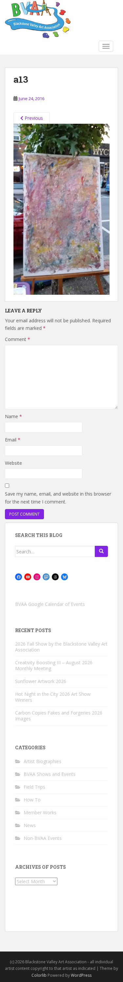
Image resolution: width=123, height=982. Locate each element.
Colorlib (39, 975)
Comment (17, 339)
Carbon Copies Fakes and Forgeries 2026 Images (58, 716)
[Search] (101, 551)
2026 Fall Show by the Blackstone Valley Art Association (61, 647)
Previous (33, 118)
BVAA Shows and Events (49, 774)
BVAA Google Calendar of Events (50, 604)
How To (32, 800)
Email (12, 440)
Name (13, 416)
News (30, 825)
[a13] (61, 209)
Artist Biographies (42, 761)
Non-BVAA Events (43, 838)
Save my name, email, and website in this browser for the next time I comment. (58, 498)
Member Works (40, 812)
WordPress (81, 975)
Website (13, 463)
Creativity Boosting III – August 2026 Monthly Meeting (53, 665)
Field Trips (34, 787)
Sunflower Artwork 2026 (40, 681)
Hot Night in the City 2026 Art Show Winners (53, 697)
